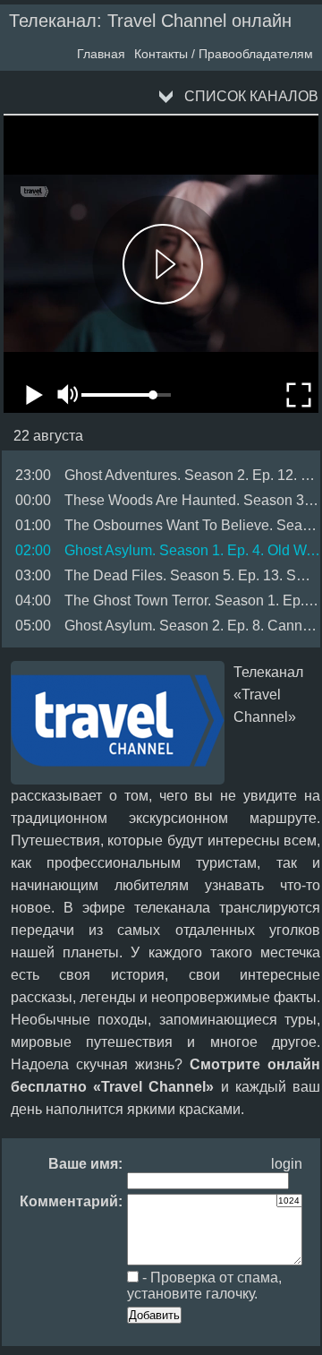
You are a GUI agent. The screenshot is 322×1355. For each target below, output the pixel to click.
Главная (101, 54)
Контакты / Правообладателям (223, 54)
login (286, 1163)
